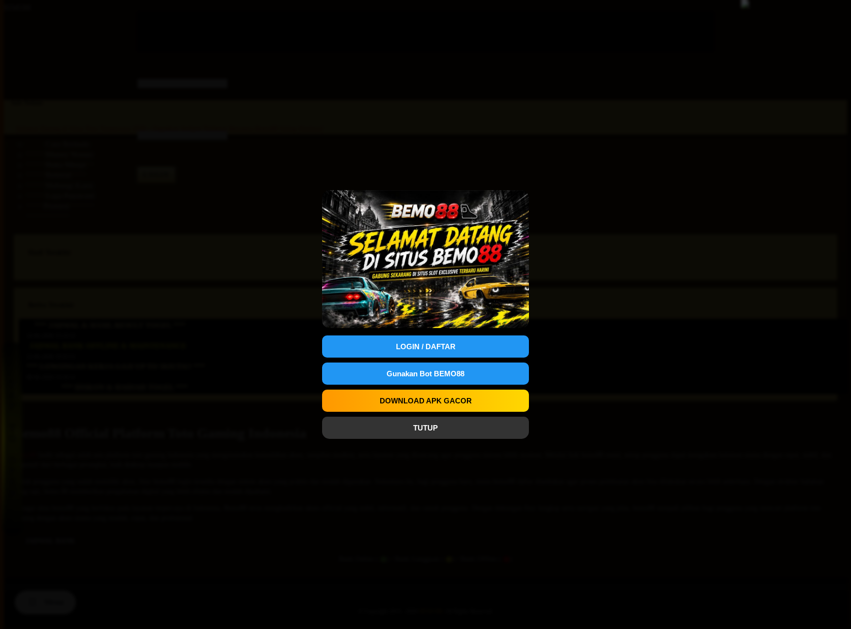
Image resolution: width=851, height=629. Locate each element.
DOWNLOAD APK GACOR (426, 401)
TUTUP (425, 428)
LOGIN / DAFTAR (426, 346)
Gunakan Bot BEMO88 (425, 373)
